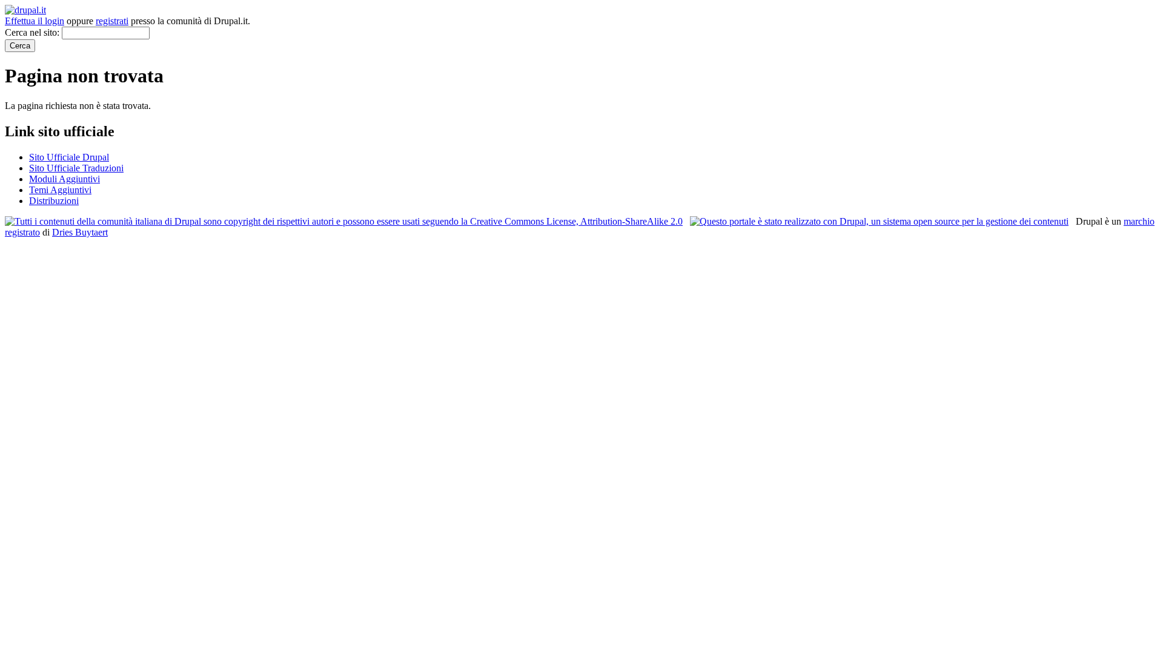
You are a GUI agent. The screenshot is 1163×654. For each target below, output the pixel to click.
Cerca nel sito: (33, 32)
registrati (112, 21)
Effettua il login (34, 21)
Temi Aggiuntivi (60, 190)
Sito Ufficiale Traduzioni (76, 168)
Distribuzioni (54, 201)
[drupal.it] (25, 10)
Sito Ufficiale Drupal (69, 157)
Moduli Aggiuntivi (64, 179)
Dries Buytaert (80, 232)
